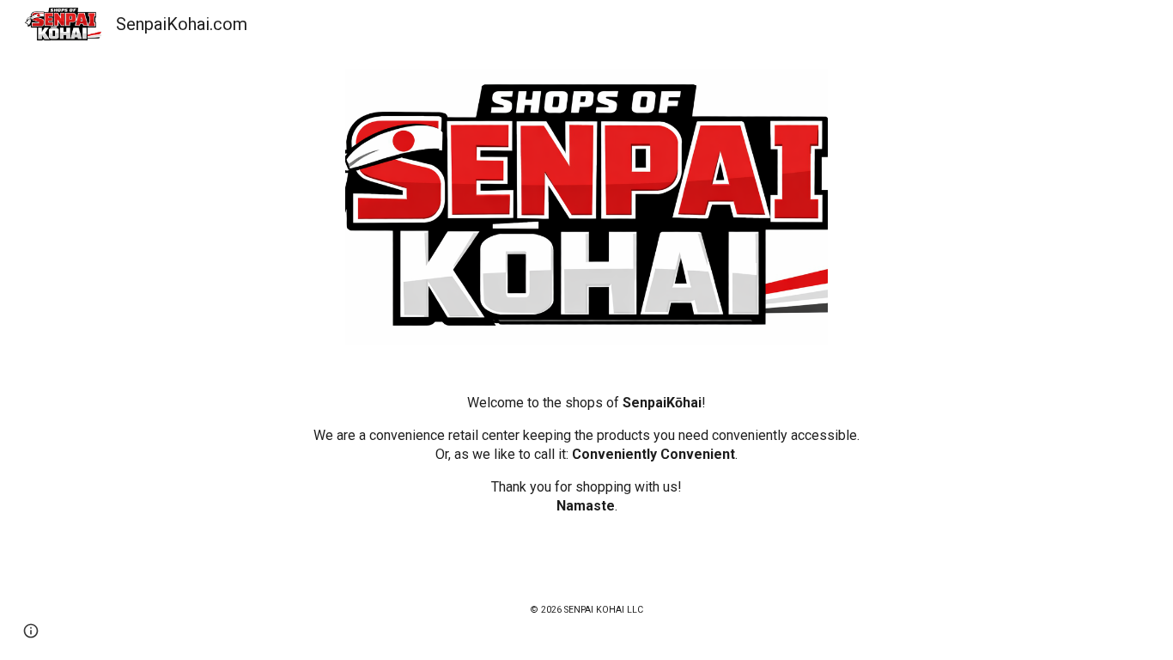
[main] (586, 454)
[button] (31, 631)
